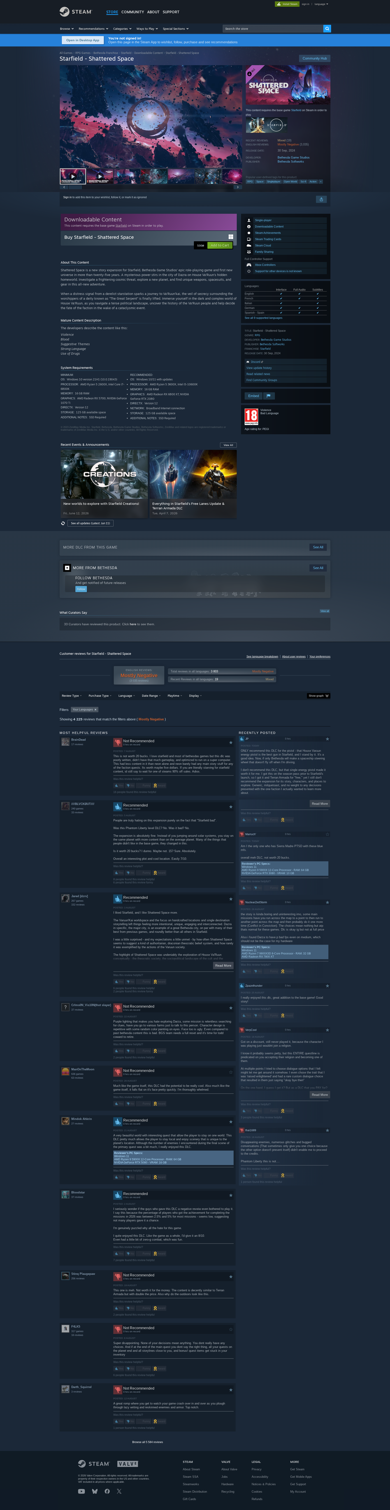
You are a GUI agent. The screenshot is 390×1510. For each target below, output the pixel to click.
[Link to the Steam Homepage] (76, 15)
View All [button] (228, 445)
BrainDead (78, 739)
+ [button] (320, 181)
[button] (67, 28)
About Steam (191, 1469)
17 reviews (77, 744)
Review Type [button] (70, 695)
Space (259, 181)
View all (325, 611)
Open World (290, 181)
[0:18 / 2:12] (151, 116)
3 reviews (76, 1391)
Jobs (224, 1476)
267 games (77, 900)
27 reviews (77, 1123)
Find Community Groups (261, 380)
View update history (259, 368)
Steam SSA (190, 1476)
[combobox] (273, 28)
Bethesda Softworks (291, 161)
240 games (77, 808)
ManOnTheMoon (82, 1069)
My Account (298, 1491)
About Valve (229, 1469)
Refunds (257, 1499)
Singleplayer (273, 181)
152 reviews (78, 904)
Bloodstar (78, 1192)
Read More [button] (223, 965)
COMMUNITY (132, 12)
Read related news (258, 374)
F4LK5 (75, 1326)
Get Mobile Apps (301, 1476)
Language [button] (125, 695)
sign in (305, 4)
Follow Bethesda (94, 578)
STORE (112, 12)
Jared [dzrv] (79, 896)
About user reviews (294, 656)
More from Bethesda (95, 567)
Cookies (257, 1491)
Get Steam (297, 1469)
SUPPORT (171, 12)
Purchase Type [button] (99, 695)
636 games (77, 1074)
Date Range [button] (150, 695)
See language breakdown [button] (262, 656)
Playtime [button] (173, 695)
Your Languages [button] (83, 709)
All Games (66, 53)
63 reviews (77, 1077)
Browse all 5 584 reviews (147, 1442)
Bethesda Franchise (105, 53)
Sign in (67, 197)
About (153, 12)
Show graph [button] (316, 695)
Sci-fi (303, 181)
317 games (77, 1331)
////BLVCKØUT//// (82, 804)
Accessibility (260, 1476)
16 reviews (77, 1335)
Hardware (227, 1484)
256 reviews (78, 1278)
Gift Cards (189, 1499)
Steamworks (191, 1484)
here (133, 624)
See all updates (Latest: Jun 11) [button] (90, 523)
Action (313, 181)
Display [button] (194, 695)
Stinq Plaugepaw (83, 1274)
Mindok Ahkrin (81, 1119)
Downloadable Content (148, 53)
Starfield (126, 53)
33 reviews (77, 812)
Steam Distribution (195, 1491)
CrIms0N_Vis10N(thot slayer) (91, 1005)
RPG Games (83, 53)
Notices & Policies (264, 1484)
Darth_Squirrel (81, 1387)
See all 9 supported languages (263, 317)
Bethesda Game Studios (294, 157)
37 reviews (77, 1009)
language (320, 4)
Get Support (298, 1484)
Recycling (227, 1491)
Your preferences (319, 656)
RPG (250, 181)
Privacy (257, 1469)
